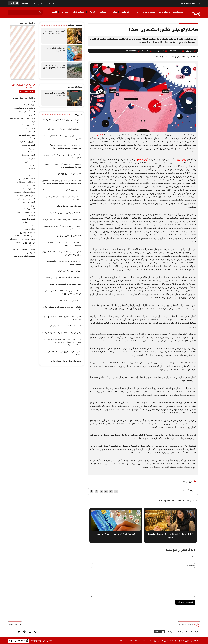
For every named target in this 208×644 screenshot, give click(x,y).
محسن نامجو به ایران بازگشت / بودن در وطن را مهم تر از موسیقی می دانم (63, 166)
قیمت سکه (30, 128)
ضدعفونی (31, 172)
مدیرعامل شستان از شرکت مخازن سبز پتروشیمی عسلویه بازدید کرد (62, 198)
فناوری (114, 12)
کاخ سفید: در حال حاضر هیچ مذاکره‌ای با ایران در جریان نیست (62, 156)
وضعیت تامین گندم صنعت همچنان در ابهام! (63, 277)
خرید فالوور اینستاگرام (25, 182)
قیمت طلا (31, 121)
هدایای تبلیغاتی (28, 188)
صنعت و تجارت (149, 12)
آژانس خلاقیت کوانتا (17, 640)
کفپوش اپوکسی (28, 209)
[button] (116, 491)
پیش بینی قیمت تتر (27, 135)
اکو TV (92, 12)
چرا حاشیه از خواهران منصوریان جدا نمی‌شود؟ (63, 212)
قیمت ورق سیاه (28, 219)
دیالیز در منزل (29, 229)
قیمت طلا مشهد (28, 145)
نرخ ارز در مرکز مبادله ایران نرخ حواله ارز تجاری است (61, 332)
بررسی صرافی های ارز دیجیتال (22, 239)
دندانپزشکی (30, 152)
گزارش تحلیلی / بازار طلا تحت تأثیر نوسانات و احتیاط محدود (53, 32)
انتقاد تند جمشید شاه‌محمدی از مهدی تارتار (64, 326)
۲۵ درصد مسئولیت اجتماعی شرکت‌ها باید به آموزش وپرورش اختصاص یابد (61, 253)
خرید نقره (31, 131)
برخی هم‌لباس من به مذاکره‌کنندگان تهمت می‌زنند (62, 219)
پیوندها (25, 3)
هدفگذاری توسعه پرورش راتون (69, 235)
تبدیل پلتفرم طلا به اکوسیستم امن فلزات (65, 284)
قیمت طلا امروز (29, 215)
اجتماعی (103, 12)
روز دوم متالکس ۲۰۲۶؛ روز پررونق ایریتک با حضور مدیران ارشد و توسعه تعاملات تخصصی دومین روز (61, 182)
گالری (54, 12)
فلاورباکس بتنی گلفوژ (26, 212)
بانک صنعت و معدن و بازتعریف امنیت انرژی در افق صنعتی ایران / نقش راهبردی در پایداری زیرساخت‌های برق (61, 342)
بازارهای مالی (164, 12)
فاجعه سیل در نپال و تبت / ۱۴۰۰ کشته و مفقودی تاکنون (54, 66)
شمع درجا (31, 115)
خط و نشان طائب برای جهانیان (69, 173)
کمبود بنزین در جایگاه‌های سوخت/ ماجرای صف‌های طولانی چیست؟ (64, 244)
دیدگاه (191, 565)
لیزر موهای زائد (28, 104)
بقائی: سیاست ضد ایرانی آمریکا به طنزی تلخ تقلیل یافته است (62, 318)
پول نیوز (181, 159)
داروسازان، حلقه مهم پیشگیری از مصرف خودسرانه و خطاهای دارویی (61, 228)
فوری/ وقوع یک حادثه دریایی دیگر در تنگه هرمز (62, 300)
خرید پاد (32, 148)
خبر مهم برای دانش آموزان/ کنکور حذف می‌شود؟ (62, 190)
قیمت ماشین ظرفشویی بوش (22, 118)
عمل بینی (31, 185)
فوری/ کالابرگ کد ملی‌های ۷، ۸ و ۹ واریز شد (54, 49)
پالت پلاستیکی (29, 222)
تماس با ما (38, 3)
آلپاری (32, 205)
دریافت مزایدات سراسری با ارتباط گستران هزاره (24, 110)
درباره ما (52, 3)
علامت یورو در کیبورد (26, 125)
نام (193, 556)
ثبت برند (31, 165)
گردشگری (125, 12)
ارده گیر (32, 138)
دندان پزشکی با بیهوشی (24, 256)
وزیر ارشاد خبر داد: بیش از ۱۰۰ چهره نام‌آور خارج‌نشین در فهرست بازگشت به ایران (65, 147)
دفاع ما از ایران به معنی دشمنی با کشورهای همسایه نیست (64, 263)
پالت (33, 225)
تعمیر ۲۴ (31, 158)
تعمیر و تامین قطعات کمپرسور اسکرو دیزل (26, 197)
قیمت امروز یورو (28, 202)
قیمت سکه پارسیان (27, 178)
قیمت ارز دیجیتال (28, 155)
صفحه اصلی (178, 12)
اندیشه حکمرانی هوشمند (24, 192)
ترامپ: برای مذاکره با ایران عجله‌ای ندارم (66, 361)
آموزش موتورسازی (27, 232)
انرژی (136, 12)
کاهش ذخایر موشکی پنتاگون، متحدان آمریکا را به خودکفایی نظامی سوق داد (62, 292)
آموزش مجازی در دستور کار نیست (68, 270)
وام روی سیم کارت (27, 141)
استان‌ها (65, 12)
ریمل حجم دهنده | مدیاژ (25, 235)
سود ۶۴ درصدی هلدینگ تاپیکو (69, 206)
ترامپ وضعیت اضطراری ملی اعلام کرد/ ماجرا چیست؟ (64, 353)
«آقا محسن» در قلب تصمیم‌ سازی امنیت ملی (54, 94)
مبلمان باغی (30, 162)
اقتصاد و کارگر (79, 12)
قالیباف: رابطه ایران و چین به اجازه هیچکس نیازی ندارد (62, 308)
